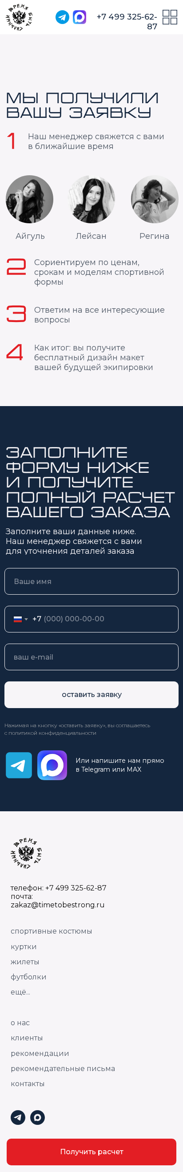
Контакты (28, 1083)
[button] (91, 1152)
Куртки (24, 946)
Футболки (29, 977)
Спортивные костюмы (51, 931)
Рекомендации (40, 1053)
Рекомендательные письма (63, 1068)
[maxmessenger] (37, 1122)
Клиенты (27, 1038)
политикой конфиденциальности (52, 732)
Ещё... (20, 992)
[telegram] (18, 1122)
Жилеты (25, 962)
